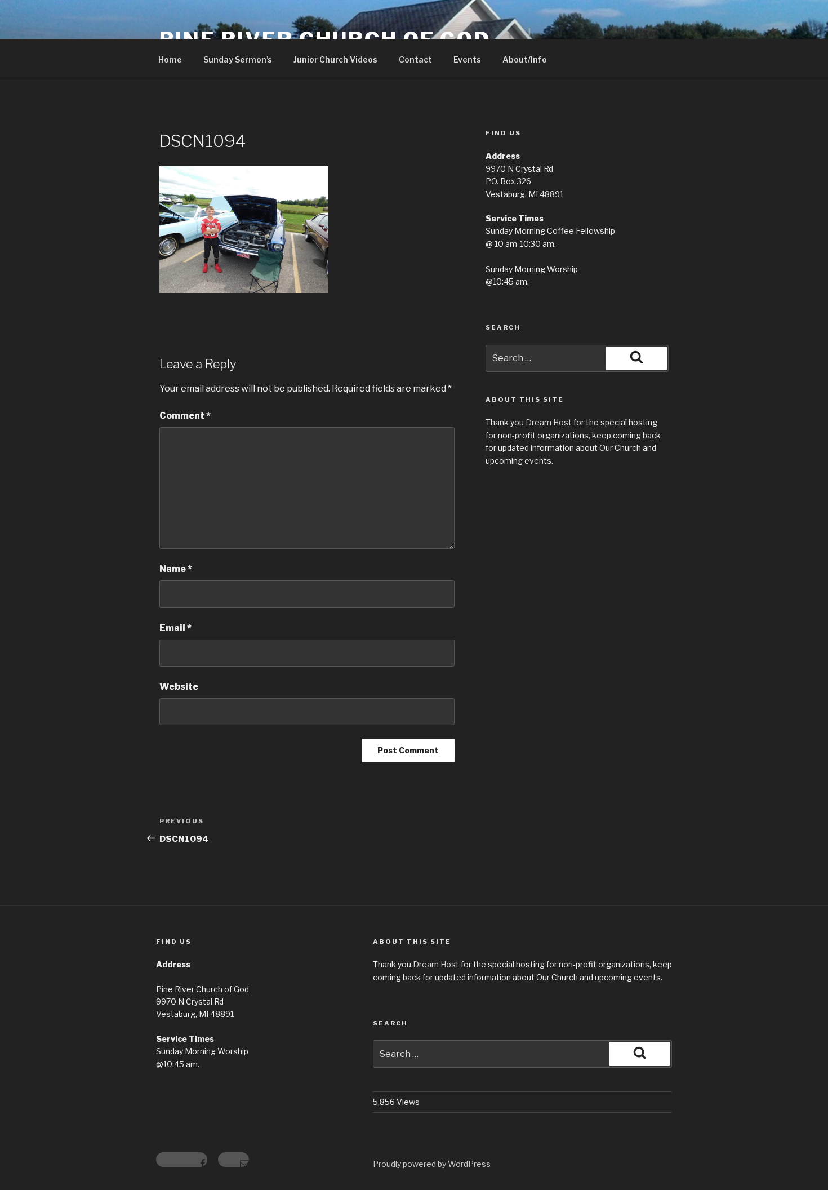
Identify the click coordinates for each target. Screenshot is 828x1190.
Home (170, 59)
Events (467, 59)
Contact (415, 59)
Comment (185, 415)
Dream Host (549, 422)
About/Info (524, 59)
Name (175, 568)
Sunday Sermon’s (237, 59)
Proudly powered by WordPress (432, 1164)
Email (175, 628)
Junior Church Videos (335, 59)
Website (178, 686)
